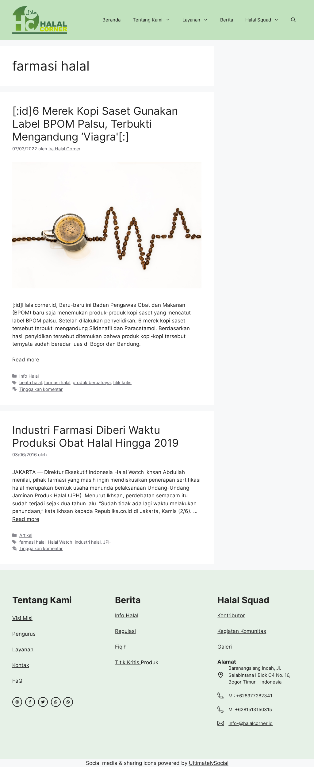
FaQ (17, 681)
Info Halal (29, 376)
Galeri (224, 647)
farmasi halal (57, 382)
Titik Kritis (128, 662)
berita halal (30, 382)
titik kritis (122, 382)
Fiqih (121, 647)
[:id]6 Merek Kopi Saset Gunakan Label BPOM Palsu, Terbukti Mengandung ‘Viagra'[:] (95, 123)
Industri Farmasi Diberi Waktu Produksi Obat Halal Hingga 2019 (95, 436)
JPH (107, 542)
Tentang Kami (148, 20)
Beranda (111, 20)
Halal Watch (60, 542)
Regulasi (125, 631)
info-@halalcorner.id (250, 723)
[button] (293, 20)
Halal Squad (258, 20)
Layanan (191, 20)
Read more (25, 360)
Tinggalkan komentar (41, 389)
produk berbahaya (92, 382)
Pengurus (24, 634)
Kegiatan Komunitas (241, 631)
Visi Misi (22, 618)
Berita (226, 20)
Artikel (25, 535)
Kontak (20, 665)
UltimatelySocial (208, 763)
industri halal (88, 542)
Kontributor (231, 615)
